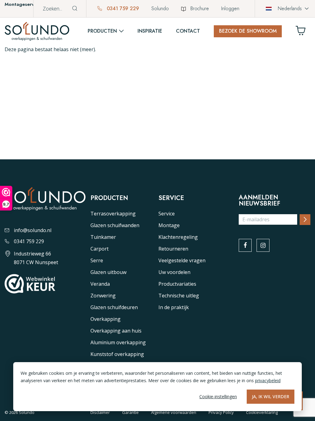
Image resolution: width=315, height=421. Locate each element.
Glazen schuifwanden (114, 225)
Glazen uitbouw (108, 272)
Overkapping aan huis (116, 330)
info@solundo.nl (32, 230)
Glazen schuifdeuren (114, 307)
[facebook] (245, 245)
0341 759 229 (122, 8)
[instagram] (263, 245)
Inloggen (230, 8)
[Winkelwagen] (303, 32)
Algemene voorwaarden (173, 412)
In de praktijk (173, 307)
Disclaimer (100, 412)
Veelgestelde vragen (181, 260)
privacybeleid (268, 380)
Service (166, 213)
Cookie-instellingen (218, 396)
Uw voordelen (174, 272)
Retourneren (173, 248)
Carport (99, 248)
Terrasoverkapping (113, 213)
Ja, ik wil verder (270, 396)
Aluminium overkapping (118, 342)
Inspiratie (150, 31)
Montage (169, 225)
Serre (96, 260)
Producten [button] (102, 31)
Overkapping (105, 319)
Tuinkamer (103, 237)
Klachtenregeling (178, 237)
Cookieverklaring (262, 412)
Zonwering (103, 295)
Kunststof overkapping (117, 354)
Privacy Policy (221, 412)
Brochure (199, 8)
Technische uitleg (178, 295)
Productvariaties (177, 283)
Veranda (100, 283)
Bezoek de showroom (248, 31)
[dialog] (157, 386)
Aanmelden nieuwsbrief (259, 200)
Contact (188, 31)
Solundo (160, 8)
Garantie (130, 412)
